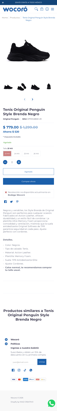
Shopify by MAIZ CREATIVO (22, 402)
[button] (41, 9)
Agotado (28, 172)
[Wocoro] (15, 9)
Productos (15, 17)
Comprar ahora (28, 181)
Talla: (8, 148)
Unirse (42, 362)
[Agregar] (19, 162)
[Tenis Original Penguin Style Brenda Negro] (8, 87)
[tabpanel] (28, 253)
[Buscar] (36, 9)
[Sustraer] (5, 162)
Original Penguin (11, 119)
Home (5, 17)
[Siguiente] (32, 99)
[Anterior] (24, 99)
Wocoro (14, 398)
